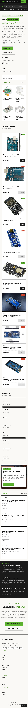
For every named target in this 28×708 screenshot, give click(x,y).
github (16, 647)
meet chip (10, 647)
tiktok (4, 694)
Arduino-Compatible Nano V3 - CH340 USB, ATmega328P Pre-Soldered (13, 251)
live (21, 647)
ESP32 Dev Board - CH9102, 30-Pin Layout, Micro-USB (12, 219)
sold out (21, 192)
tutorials (4, 677)
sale (3, 659)
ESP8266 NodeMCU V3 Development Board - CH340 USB (12, 283)
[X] (17, 705)
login (18, 1)
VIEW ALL (24, 493)
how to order (5, 665)
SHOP (3, 1)
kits (3, 657)
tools (3, 653)
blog (3, 679)
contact (4, 672)
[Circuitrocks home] (2, 6)
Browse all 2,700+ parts (14, 623)
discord (4, 684)
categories (5, 655)
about (4, 647)
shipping (4, 667)
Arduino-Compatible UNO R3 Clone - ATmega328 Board (12, 187)
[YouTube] (13, 705)
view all (23, 82)
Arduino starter (8, 52)
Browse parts (7, 48)
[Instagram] (10, 705)
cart (23, 1)
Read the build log (14, 628)
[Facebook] (8, 705)
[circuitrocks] (1, 4)
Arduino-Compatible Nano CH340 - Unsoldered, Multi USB (12, 348)
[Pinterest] (20, 705)
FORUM (13, 1)
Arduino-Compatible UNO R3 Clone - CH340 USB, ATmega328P (12, 155)
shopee (4, 690)
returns (4, 669)
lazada (4, 692)
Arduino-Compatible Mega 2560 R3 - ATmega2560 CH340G (12, 316)
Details (5, 508)
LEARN (6, 1)
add (23, 160)
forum (3, 682)
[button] (5, 9)
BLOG (10, 1)
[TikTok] (15, 705)
